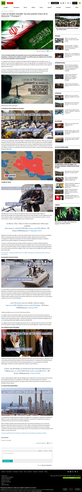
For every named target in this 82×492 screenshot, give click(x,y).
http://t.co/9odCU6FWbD (18, 228)
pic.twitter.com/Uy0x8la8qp (31, 305)
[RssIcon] (70, 3)
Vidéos (76, 7)
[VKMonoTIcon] (61, 3)
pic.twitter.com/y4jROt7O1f (37, 371)
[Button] (80, 3)
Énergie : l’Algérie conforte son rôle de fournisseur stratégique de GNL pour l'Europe (72, 132)
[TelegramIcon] (68, 3)
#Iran (7, 368)
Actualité (6, 7)
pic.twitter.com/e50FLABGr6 (35, 228)
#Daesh (7, 228)
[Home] (3, 3)
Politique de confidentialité (6, 478)
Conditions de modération (6, 481)
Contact (2, 483)
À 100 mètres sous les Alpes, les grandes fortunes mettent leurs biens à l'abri (67, 166)
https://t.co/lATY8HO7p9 (19, 371)
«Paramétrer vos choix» (49, 489)
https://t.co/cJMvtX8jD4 (14, 305)
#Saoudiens (18, 303)
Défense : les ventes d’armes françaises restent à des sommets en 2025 (72, 40)
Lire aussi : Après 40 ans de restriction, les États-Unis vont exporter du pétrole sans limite (23, 433)
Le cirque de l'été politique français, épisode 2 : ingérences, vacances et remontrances (72, 111)
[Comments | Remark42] (27, 458)
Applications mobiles (5, 484)
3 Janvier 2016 (32, 308)
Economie (58, 7)
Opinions (50, 7)
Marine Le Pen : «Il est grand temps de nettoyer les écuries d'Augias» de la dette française (72, 55)
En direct (10, 3)
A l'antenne (68, 7)
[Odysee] (63, 3)
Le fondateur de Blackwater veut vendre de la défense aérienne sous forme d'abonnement (72, 197)
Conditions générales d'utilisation (7, 477)
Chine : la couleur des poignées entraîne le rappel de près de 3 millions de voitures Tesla (71, 179)
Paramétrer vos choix (5, 480)
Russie (25, 7)
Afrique (33, 7)
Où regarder (55, 3)
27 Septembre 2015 (35, 231)
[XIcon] (66, 3)
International (16, 7)
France (41, 7)
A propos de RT (4, 475)
